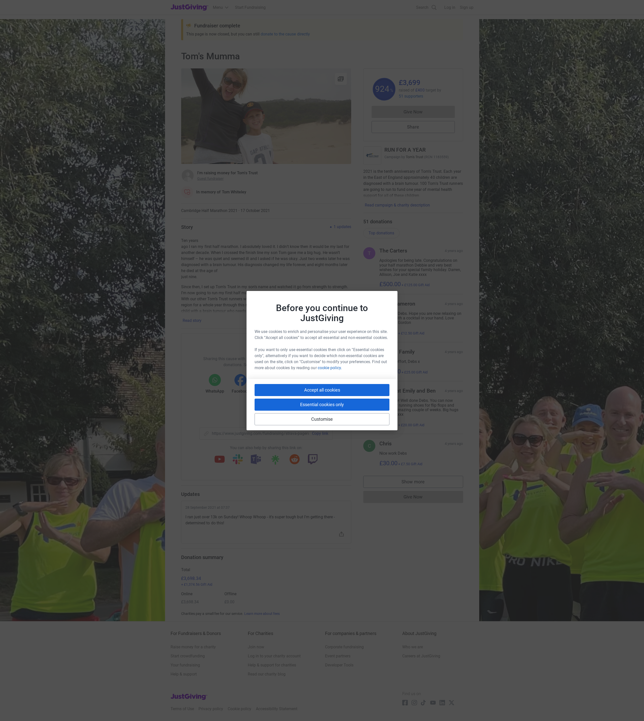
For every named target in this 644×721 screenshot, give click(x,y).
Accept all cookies (322, 390)
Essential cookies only (322, 404)
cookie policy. (330, 367)
